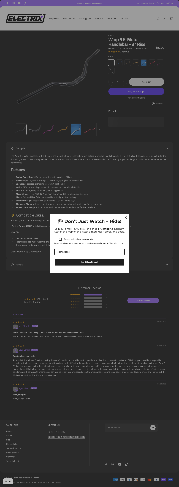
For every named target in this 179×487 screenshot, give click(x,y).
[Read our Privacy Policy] (123, 243)
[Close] (126, 217)
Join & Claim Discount (89, 262)
